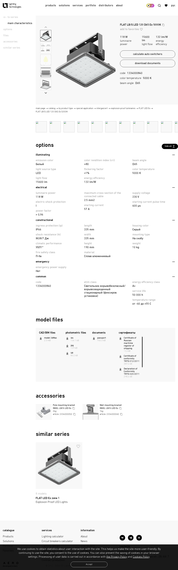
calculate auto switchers (147, 54)
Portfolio (91, 5)
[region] (51, 339)
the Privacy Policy (116, 557)
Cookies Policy (141, 557)
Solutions (64, 5)
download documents (147, 63)
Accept (89, 564)
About (119, 5)
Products (50, 5)
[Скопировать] (163, 25)
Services (78, 5)
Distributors (106, 5)
